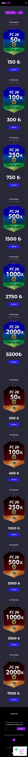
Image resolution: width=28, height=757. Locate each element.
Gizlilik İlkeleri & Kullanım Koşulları (14, 735)
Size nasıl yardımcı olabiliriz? (21, 751)
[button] (26, 3)
